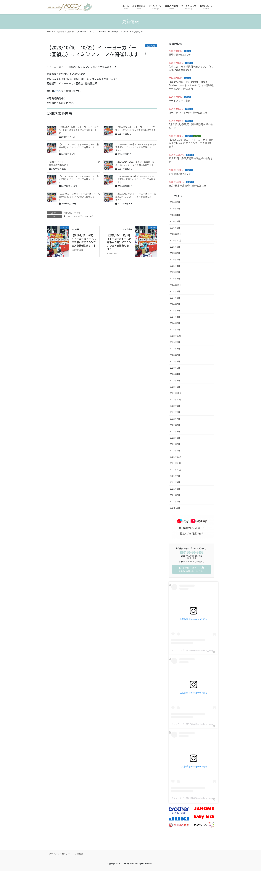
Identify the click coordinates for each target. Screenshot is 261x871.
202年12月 (175, 508)
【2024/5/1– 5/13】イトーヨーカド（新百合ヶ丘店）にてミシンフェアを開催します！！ (79, 130)
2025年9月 (175, 247)
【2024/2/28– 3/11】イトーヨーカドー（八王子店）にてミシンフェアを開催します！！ (135, 147)
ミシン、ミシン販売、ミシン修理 (79, 216)
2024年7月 (175, 304)
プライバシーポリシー (59, 854)
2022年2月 (175, 444)
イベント (77, 213)
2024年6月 (175, 310)
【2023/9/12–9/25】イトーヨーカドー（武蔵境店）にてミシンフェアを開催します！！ (135, 197)
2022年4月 (175, 431)
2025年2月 (175, 278)
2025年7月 (175, 259)
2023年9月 (175, 342)
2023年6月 (175, 361)
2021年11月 (175, 463)
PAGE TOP (252, 842)
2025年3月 (175, 272)
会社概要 (78, 854)
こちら (57, 91)
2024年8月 (175, 298)
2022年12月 (175, 393)
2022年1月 (175, 450)
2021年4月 (175, 482)
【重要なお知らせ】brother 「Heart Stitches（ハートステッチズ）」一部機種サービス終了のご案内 (191, 85)
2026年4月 (175, 215)
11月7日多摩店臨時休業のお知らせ (187, 185)
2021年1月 (175, 501)
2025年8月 (175, 253)
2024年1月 (175, 329)
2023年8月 (175, 348)
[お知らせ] (58, 236)
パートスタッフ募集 (179, 100)
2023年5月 (175, 368)
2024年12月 (175, 285)
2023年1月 (175, 387)
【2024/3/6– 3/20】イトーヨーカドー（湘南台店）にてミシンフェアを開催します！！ (79, 147)
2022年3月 (175, 438)
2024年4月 (175, 317)
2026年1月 (175, 228)
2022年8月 (175, 412)
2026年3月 (175, 221)
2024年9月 (175, 291)
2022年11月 (175, 399)
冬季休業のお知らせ (179, 174)
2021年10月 (175, 469)
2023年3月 (175, 380)
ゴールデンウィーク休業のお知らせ (188, 112)
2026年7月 (175, 208)
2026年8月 (175, 202)
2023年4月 (175, 374)
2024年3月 (175, 323)
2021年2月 (175, 495)
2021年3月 (175, 489)
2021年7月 (175, 476)
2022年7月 (175, 419)
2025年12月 (175, 234)
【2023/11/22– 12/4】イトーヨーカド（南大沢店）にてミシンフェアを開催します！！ (79, 179)
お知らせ (67, 213)
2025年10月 (175, 240)
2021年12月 (175, 457)
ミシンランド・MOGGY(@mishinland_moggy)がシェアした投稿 (202, 650)
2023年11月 (175, 336)
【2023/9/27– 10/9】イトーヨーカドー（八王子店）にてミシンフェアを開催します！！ (79, 197)
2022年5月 (175, 425)
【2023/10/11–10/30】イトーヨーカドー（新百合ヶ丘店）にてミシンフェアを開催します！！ (135, 179)
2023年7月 (175, 355)
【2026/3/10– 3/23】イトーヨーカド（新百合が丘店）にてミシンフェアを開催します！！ (191, 143)
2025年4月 (175, 266)
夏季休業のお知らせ (179, 54)
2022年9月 (175, 406)
